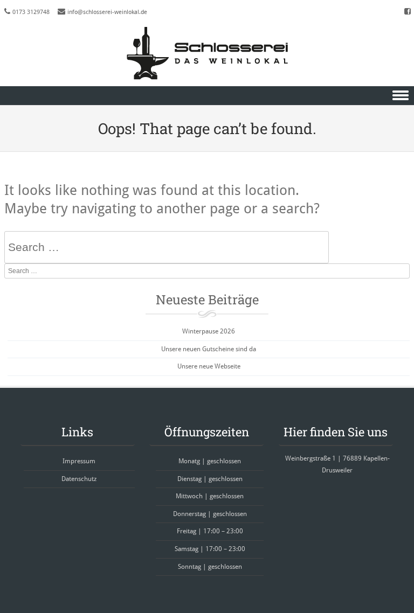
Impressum (79, 461)
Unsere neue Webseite (208, 366)
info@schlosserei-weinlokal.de (107, 12)
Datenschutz (78, 479)
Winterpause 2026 (208, 331)
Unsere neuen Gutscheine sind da (208, 349)
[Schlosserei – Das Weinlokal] (207, 53)
